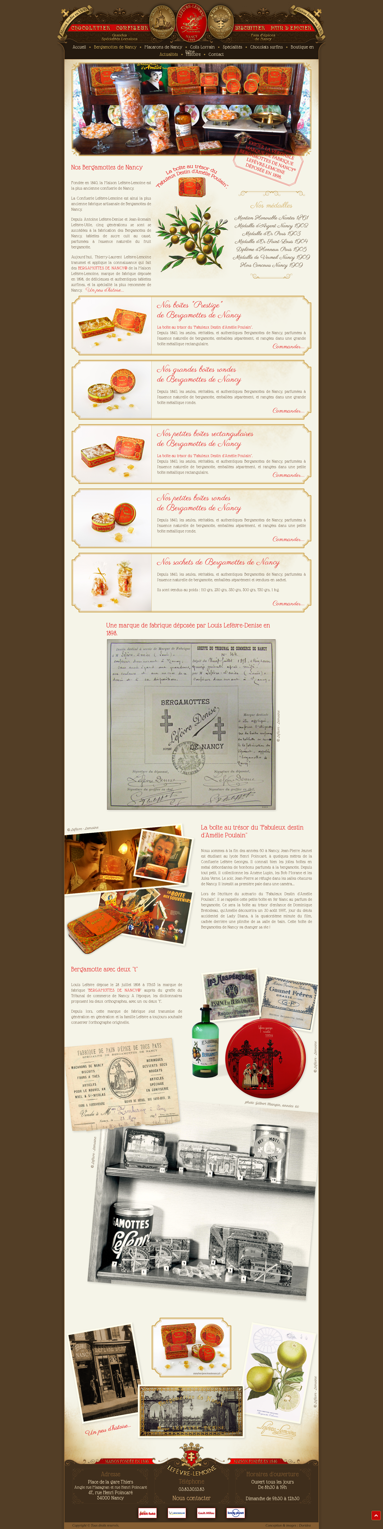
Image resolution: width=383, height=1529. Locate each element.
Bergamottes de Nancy (115, 47)
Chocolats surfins (266, 47)
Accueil (79, 47)
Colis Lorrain (202, 47)
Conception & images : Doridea (288, 1525)
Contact (216, 54)
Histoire (193, 54)
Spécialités (232, 47)
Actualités (168, 54)
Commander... (289, 346)
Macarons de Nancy (163, 47)
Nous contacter (191, 1498)
